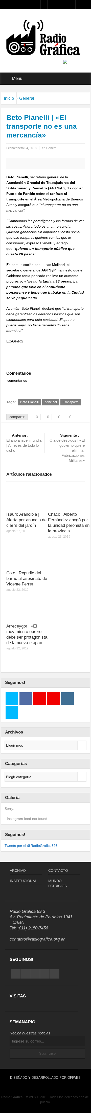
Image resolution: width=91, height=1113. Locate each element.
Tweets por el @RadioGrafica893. (32, 846)
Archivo (18, 870)
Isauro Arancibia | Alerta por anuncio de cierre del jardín (26, 520)
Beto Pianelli (29, 402)
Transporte (71, 402)
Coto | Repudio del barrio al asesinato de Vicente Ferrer (26, 578)
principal (51, 402)
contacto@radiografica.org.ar (37, 939)
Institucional (23, 881)
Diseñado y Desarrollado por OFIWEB (45, 1078)
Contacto (58, 870)
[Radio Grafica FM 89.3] (45, 38)
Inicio (9, 98)
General (26, 98)
